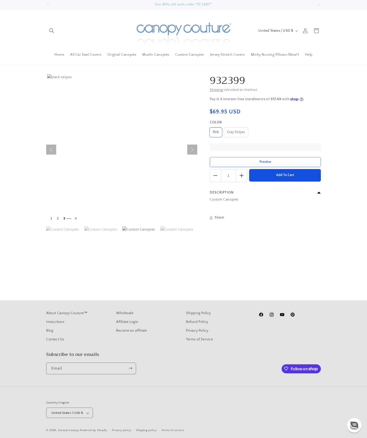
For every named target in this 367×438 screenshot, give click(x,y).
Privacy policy (121, 430)
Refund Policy (197, 322)
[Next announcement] (319, 4)
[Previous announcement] (47, 4)
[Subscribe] (130, 368)
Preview (265, 162)
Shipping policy (146, 430)
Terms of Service (199, 340)
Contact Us (55, 340)
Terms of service (173, 430)
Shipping (216, 89)
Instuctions (55, 322)
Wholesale (124, 313)
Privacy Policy (197, 331)
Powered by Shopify (93, 430)
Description (222, 193)
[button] (51, 30)
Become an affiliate (131, 331)
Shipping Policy (198, 313)
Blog (49, 331)
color (216, 122)
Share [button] (219, 217)
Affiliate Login (127, 322)
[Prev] (51, 150)
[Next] (192, 150)
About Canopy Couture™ (67, 313)
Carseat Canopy (68, 430)
